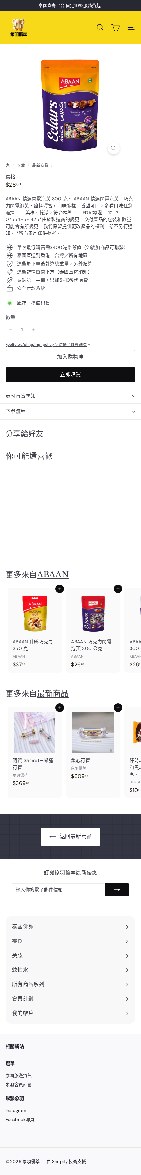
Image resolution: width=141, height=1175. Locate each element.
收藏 (21, 165)
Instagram (16, 1110)
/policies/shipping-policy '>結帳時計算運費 (46, 344)
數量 (11, 317)
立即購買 (70, 374)
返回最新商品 (75, 836)
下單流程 (16, 411)
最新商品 (40, 165)
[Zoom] (114, 148)
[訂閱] (117, 889)
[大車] (115, 27)
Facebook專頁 (20, 1119)
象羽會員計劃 (19, 1084)
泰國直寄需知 (21, 396)
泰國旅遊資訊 (19, 1075)
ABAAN (53, 574)
